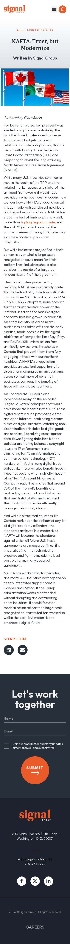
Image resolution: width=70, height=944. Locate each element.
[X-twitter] (35, 881)
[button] (54, 9)
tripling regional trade (38, 222)
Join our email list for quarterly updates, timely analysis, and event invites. (38, 746)
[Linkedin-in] (48, 881)
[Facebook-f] (21, 881)
